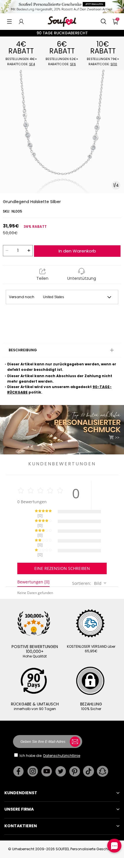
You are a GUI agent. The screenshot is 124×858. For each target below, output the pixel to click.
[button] (9, 21)
